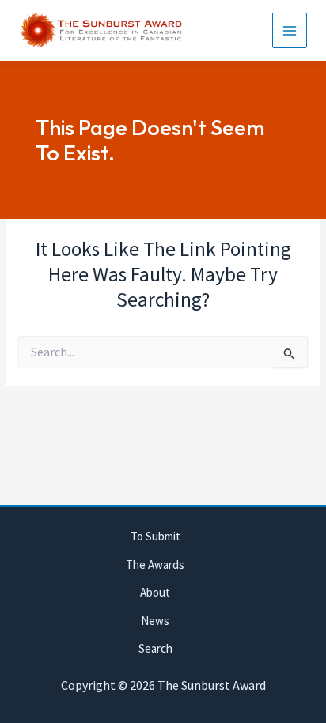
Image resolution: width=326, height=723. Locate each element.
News (155, 620)
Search (155, 648)
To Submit (155, 536)
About (155, 592)
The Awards (155, 564)
